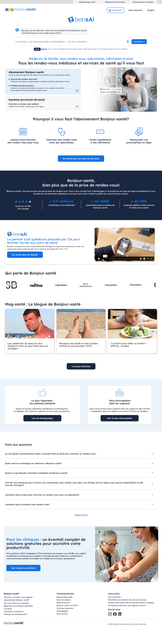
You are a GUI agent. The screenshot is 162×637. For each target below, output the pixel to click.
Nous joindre (62, 614)
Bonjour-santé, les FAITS (67, 605)
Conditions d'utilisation (14, 611)
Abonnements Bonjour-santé (16, 600)
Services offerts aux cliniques (16, 603)
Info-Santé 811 (114, 597)
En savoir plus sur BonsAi (25, 254)
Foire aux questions (65, 608)
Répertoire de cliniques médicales (18, 606)
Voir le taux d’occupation (119, 418)
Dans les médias (64, 600)
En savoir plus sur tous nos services (81, 158)
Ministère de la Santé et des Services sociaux (127, 600)
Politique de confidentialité (15, 614)
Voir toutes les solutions (23, 568)
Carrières (8, 609)
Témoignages (62, 611)
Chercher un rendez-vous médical (18, 597)
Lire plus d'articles (81, 366)
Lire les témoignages (42, 418)
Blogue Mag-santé (64, 597)
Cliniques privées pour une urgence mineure (127, 605)
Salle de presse (63, 603)
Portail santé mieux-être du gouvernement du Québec (131, 603)
